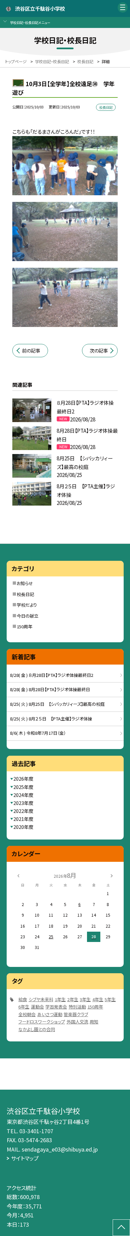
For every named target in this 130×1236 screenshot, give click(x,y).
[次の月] (112, 875)
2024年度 (23, 795)
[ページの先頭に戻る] (121, 1228)
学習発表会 (56, 1007)
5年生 (110, 999)
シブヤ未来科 (41, 999)
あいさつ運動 (49, 1014)
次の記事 (99, 350)
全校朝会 (27, 1014)
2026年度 (23, 778)
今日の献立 (27, 616)
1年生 (60, 999)
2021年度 (23, 819)
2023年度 (23, 803)
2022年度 (23, 811)
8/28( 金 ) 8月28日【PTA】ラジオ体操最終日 (50, 689)
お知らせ (25, 583)
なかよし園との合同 (36, 1029)
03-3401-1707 (36, 1131)
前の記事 (31, 350)
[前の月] (18, 875)
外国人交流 (77, 1021)
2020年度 (23, 827)
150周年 (24, 626)
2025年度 (23, 787)
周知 (94, 1021)
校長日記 (25, 594)
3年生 (85, 999)
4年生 (97, 999)
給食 (22, 999)
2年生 (72, 999)
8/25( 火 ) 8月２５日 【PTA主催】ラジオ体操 (51, 718)
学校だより (27, 605)
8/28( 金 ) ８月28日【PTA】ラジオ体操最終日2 (51, 675)
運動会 (37, 1007)
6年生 (23, 1007)
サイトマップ (25, 1158)
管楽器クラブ (76, 1014)
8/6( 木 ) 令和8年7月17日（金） (38, 733)
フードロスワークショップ (41, 1021)
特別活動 (77, 1007)
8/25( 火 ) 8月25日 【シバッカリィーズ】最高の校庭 (57, 704)
